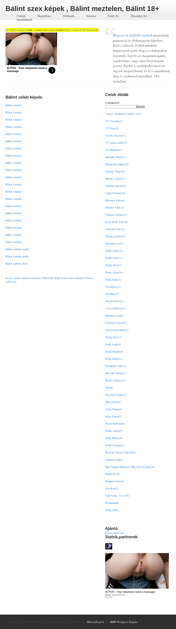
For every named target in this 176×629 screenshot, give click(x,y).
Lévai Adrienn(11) (115, 308)
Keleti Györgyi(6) (114, 445)
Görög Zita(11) (113, 337)
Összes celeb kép (114, 533)
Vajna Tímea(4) (113, 409)
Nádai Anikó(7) (113, 430)
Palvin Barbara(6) (114, 423)
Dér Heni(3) (111, 488)
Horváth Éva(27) (114, 243)
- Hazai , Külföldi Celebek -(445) (123, 114)
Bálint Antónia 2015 (17, 263)
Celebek (21, 16)
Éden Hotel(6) (113, 402)
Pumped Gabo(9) (114, 481)
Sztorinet (91, 16)
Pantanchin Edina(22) (117, 164)
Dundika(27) (112, 294)
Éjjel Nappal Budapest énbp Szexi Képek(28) (130, 466)
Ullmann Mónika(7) (116, 214)
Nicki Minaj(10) (114, 438)
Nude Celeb (111, 510)
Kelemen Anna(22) (115, 322)
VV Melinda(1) (113, 150)
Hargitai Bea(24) (114, 301)
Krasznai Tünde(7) (115, 394)
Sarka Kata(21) (113, 279)
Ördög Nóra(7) (113, 265)
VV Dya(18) (112, 128)
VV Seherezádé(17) (116, 142)
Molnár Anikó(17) (115, 178)
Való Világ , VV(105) (117, 495)
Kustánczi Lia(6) (114, 315)
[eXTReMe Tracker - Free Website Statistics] (108, 548)
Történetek (68, 16)
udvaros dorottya (31, 278)
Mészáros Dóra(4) (115, 200)
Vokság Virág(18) (115, 171)
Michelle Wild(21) (115, 157)
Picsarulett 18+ (139, 16)
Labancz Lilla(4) (114, 459)
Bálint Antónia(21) (115, 380)
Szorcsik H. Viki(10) (116, 222)
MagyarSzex (44, 16)
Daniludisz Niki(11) (116, 366)
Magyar (119, 35)
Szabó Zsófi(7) (113, 258)
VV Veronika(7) (114, 121)
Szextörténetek (24, 19)
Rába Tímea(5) (113, 416)
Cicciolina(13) (113, 286)
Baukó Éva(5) (112, 474)
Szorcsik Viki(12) (114, 229)
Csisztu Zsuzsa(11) (115, 135)
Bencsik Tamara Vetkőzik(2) (120, 452)
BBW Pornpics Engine (124, 622)
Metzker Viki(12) (114, 207)
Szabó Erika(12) (114, 250)
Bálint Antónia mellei (17, 249)
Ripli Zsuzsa (61, 278)
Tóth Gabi (47, 278)
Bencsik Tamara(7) (115, 373)
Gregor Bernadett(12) (117, 330)
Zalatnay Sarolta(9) (115, 186)
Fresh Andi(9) (112, 344)
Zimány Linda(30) (115, 236)
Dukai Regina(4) (114, 351)
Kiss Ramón (77, 278)
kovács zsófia (13, 278)
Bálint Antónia (13, 105)
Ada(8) (109, 387)
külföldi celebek (140, 35)
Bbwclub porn (95, 622)
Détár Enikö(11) (114, 358)
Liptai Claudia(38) (115, 193)
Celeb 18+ (113, 16)
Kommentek (112, 503)
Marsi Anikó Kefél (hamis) (73, 30)
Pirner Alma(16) (114, 272)
